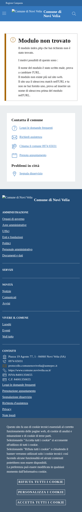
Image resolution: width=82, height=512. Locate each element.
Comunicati (9, 297)
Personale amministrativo (17, 249)
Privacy (6, 409)
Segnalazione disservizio (17, 397)
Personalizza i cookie (41, 492)
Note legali (8, 415)
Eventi (6, 330)
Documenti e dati (12, 255)
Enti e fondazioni (12, 237)
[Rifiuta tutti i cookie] (78, 424)
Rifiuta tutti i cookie (41, 481)
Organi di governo (13, 219)
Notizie (6, 291)
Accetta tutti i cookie (41, 502)
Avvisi (6, 303)
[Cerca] (74, 13)
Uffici (5, 231)
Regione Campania (14, 3)
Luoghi (6, 324)
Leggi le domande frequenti (18, 384)
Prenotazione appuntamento (19, 391)
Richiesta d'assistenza (15, 403)
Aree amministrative (14, 225)
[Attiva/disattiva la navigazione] (4, 13)
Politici (6, 243)
